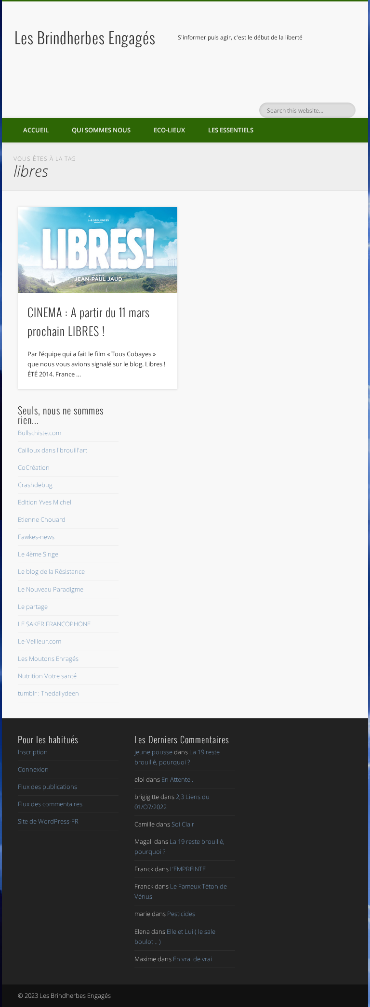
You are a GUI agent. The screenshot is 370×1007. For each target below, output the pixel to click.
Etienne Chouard (42, 519)
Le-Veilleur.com (39, 641)
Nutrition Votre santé (47, 675)
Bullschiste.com (39, 432)
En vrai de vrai (192, 959)
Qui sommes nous (101, 130)
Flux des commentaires (50, 804)
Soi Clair (183, 824)
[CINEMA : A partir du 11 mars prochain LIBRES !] (97, 250)
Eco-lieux (169, 130)
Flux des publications (47, 786)
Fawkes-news (36, 536)
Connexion (33, 769)
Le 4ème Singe (38, 554)
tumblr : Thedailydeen (48, 693)
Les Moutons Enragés (48, 658)
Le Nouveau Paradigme (50, 589)
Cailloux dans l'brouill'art (52, 450)
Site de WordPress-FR (48, 821)
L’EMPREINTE (188, 869)
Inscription (33, 752)
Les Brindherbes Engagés (85, 37)
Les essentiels (230, 130)
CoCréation (34, 467)
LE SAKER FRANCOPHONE (54, 624)
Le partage (33, 606)
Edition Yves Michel (44, 502)
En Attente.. (177, 779)
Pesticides (181, 913)
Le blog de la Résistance (51, 571)
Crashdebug (35, 484)
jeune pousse (153, 752)
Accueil (36, 130)
